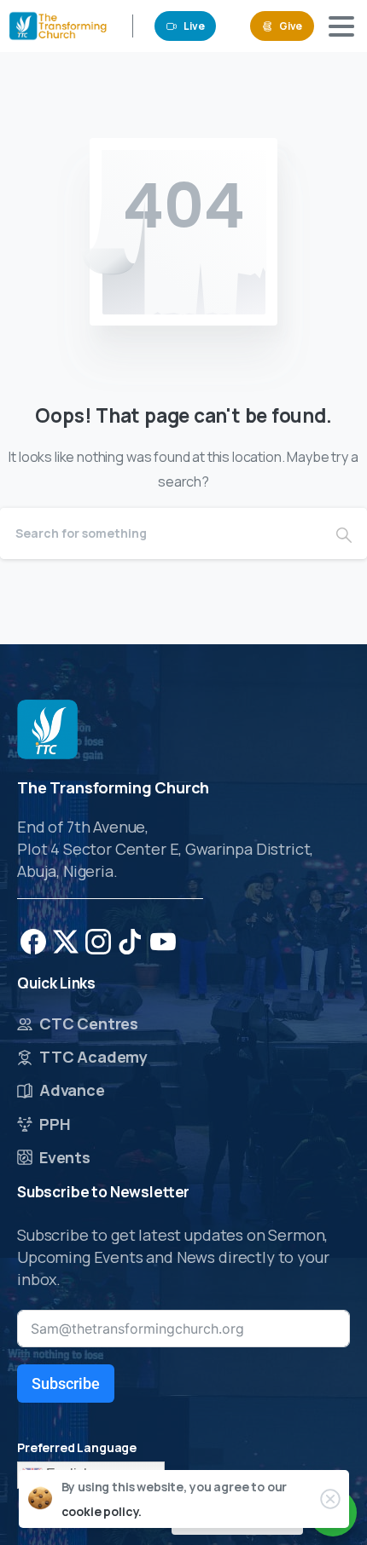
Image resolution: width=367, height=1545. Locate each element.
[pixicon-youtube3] (163, 940)
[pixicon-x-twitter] (66, 940)
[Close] (330, 1499)
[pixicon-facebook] (33, 940)
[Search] (344, 533)
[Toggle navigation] (341, 26)
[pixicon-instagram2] (98, 940)
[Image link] (47, 729)
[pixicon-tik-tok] (130, 940)
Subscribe (66, 1383)
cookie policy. (102, 1511)
